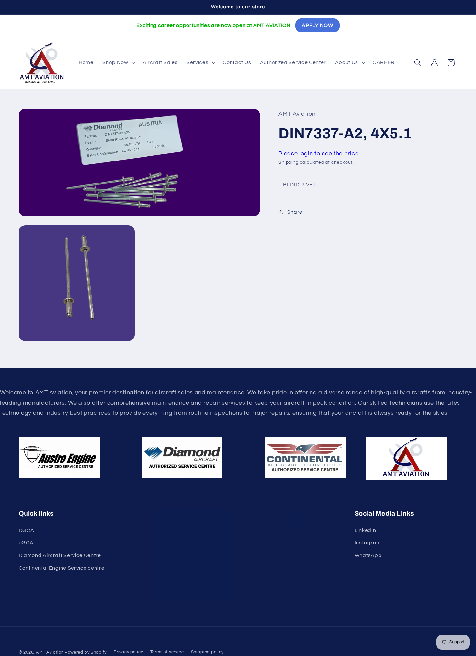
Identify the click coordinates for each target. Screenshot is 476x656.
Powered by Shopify (86, 652)
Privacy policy (128, 652)
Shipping (288, 162)
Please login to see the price (318, 153)
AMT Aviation (50, 652)
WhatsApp (368, 555)
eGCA (26, 542)
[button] (118, 62)
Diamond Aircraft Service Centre (60, 555)
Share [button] (294, 212)
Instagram (368, 542)
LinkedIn (365, 530)
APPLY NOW (317, 25)
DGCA (26, 530)
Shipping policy (207, 652)
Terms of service (167, 652)
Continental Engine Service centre (62, 568)
